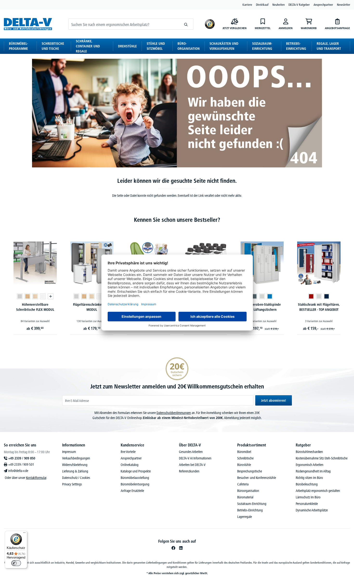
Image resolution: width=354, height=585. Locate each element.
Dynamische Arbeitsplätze (312, 510)
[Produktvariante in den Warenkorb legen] (50, 296)
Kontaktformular (36, 478)
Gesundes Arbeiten (191, 451)
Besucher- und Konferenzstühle (256, 477)
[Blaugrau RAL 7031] (254, 296)
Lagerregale (244, 516)
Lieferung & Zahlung (75, 471)
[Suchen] (186, 24)
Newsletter (343, 4)
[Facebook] (173, 548)
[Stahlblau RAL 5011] (326, 296)
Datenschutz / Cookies (76, 477)
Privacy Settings (72, 484)
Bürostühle (244, 464)
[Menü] (24, 534)
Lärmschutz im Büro (308, 497)
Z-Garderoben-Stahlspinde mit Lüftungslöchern (262, 307)
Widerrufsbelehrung (74, 464)
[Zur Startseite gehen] (28, 24)
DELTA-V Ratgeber (299, 4)
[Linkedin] (181, 548)
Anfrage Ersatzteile (132, 490)
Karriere (247, 4)
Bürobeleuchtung (307, 484)
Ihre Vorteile (128, 451)
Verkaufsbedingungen (76, 458)
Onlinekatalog (129, 464)
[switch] (16, 563)
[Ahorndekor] (35, 296)
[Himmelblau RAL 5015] (270, 296)
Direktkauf (262, 4)
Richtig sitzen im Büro (309, 477)
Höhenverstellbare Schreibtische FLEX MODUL (35, 307)
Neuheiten (278, 4)
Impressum (69, 451)
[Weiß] (43, 296)
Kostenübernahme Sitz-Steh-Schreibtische (321, 458)
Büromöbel (244, 451)
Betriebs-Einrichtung (250, 510)
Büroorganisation (248, 490)
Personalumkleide (307, 503)
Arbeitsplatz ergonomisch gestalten (318, 490)
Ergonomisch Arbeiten (309, 464)
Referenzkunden (189, 471)
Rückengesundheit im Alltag (313, 471)
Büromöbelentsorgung (135, 484)
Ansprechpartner (323, 4)
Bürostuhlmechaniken (309, 451)
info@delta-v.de (18, 470)
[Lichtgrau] (20, 296)
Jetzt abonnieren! (273, 400)
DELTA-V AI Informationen (195, 458)
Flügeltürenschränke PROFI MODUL (92, 307)
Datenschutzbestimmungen (174, 413)
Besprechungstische (249, 471)
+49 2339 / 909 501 (21, 464)
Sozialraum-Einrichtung (251, 503)
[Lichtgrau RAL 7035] (262, 296)
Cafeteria (243, 484)
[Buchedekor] (27, 296)
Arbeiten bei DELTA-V (192, 464)
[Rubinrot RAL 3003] (311, 296)
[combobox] (123, 24)
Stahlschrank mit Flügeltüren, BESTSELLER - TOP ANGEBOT (319, 307)
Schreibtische (245, 458)
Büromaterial (245, 497)
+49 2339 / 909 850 (21, 458)
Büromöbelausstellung (135, 477)
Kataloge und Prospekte (136, 471)
